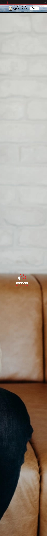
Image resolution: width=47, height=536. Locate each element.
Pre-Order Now (34, 8)
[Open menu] (45, 2)
